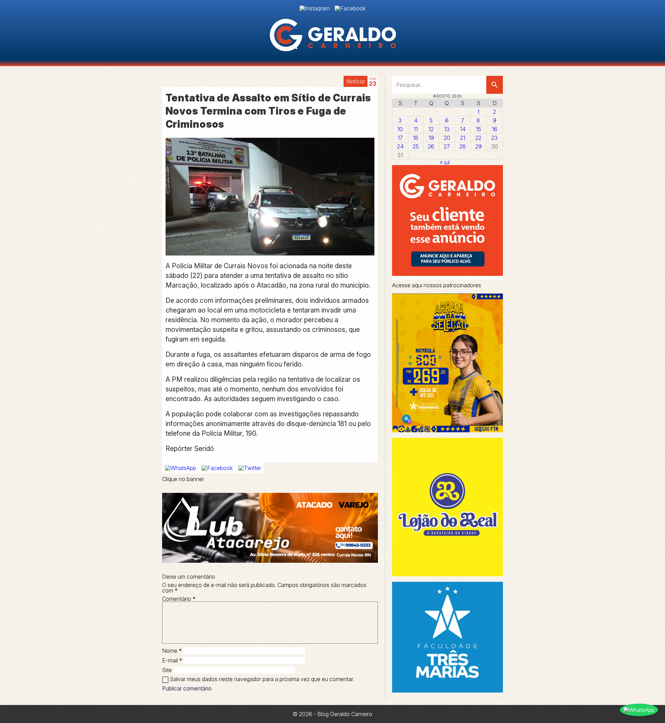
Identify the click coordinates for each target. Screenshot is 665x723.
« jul (445, 162)
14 (463, 129)
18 (415, 137)
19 (431, 137)
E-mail (172, 660)
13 (447, 129)
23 (494, 137)
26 (431, 146)
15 (478, 129)
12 (431, 129)
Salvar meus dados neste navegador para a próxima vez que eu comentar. (262, 679)
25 (416, 146)
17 (400, 137)
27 (447, 146)
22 (478, 137)
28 (462, 146)
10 (400, 129)
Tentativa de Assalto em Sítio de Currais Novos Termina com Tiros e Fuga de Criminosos (268, 111)
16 (494, 129)
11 (416, 129)
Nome (172, 650)
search (494, 85)
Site (167, 670)
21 (462, 137)
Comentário (179, 598)
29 (478, 146)
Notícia (355, 81)
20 (447, 137)
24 (400, 146)
